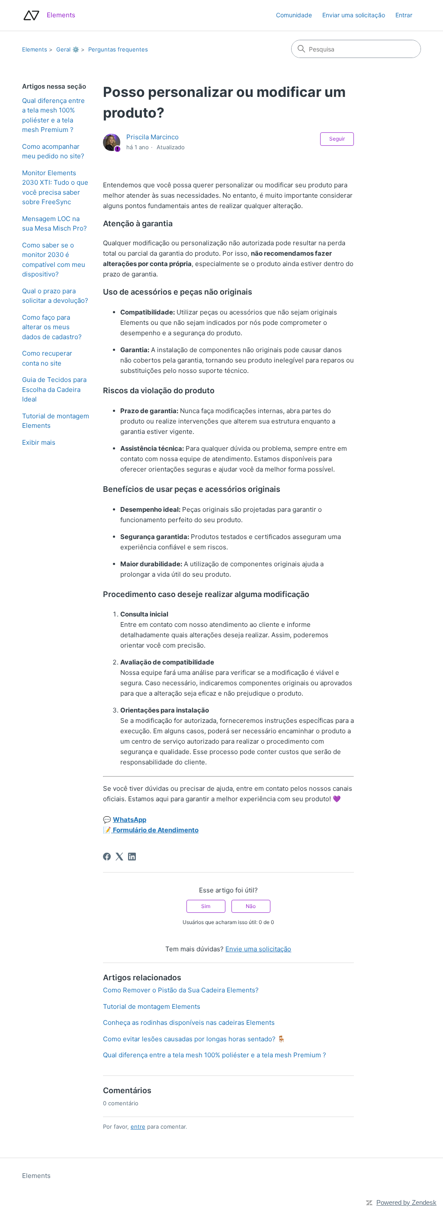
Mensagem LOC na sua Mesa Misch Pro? (54, 224)
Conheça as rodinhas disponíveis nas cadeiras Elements (189, 1022)
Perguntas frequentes (118, 49)
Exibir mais (38, 442)
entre (138, 1126)
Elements (34, 49)
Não (251, 906)
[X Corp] (119, 856)
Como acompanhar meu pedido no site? (53, 151)
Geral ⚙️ (67, 49)
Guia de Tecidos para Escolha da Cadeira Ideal (54, 389)
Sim (205, 906)
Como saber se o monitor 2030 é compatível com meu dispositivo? (53, 260)
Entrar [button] (403, 15)
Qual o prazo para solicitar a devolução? (55, 296)
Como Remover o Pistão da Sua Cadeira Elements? (181, 990)
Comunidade (294, 15)
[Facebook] (107, 856)
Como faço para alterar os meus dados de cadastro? (52, 327)
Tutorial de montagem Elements (55, 421)
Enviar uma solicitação (353, 15)
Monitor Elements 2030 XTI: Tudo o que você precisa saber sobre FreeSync (55, 187)
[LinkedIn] (132, 856)
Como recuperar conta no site (47, 358)
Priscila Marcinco (152, 137)
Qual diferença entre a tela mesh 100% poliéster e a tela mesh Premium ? (53, 115)
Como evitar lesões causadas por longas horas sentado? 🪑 (194, 1039)
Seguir (337, 138)
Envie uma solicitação (258, 949)
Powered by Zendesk (406, 1202)
